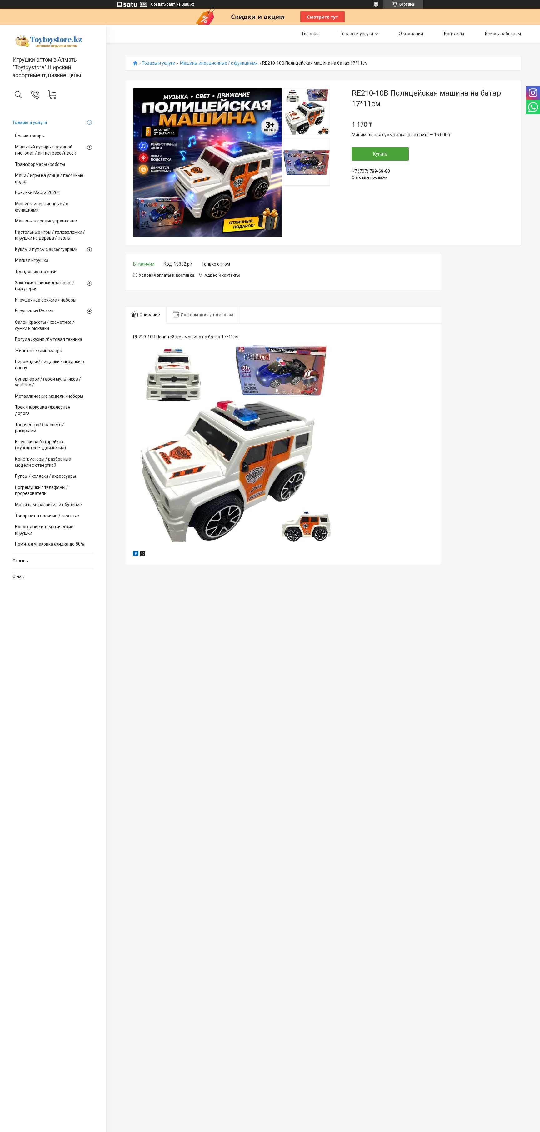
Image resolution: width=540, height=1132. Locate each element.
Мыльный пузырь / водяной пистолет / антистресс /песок (45, 150)
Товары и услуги (29, 122)
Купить (380, 154)
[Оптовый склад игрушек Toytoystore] (52, 41)
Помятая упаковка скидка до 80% (49, 543)
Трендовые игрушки (36, 271)
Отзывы (20, 560)
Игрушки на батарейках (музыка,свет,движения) (40, 445)
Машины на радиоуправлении (46, 220)
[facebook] (135, 554)
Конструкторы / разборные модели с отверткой (43, 462)
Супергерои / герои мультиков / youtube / (48, 382)
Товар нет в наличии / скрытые (47, 515)
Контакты (454, 33)
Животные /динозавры (39, 350)
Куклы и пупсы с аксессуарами (46, 249)
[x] (142, 554)
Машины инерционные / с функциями (41, 206)
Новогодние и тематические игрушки (44, 530)
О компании (411, 33)
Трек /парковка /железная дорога (42, 410)
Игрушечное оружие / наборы (45, 299)
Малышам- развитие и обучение (48, 504)
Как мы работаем (503, 33)
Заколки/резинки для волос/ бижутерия (44, 286)
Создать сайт (163, 4)
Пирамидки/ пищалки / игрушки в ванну (49, 364)
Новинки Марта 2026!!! (37, 192)
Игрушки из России (34, 310)
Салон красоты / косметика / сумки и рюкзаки (44, 325)
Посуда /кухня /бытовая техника (48, 339)
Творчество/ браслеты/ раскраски (39, 427)
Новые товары (30, 135)
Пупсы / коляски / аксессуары (45, 476)
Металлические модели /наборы (49, 396)
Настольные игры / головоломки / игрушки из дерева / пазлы (50, 235)
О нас (18, 576)
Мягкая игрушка (31, 260)
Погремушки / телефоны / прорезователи (41, 490)
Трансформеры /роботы (40, 164)
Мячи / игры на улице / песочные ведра (49, 178)
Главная (310, 33)
